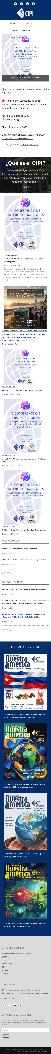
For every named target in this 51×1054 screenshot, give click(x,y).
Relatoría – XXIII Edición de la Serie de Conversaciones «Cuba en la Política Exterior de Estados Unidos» (23, 616)
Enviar (6, 1036)
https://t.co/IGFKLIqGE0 (32, 135)
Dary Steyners (24, 1051)
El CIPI (30, 23)
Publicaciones (16, 37)
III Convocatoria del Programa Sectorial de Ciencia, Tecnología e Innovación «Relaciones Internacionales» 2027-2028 (25, 337)
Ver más (26, 187)
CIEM (4, 960)
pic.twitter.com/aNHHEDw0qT (17, 138)
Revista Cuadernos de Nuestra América (17, 953)
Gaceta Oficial (7, 963)
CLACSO (5, 957)
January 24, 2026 (29, 144)
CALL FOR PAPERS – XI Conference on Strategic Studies (24, 560)
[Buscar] (29, 44)
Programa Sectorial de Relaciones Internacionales (24, 330)
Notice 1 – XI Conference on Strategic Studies (22, 390)
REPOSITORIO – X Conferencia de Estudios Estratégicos (24, 589)
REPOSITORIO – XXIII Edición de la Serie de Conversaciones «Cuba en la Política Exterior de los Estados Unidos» (25, 602)
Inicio (12, 23)
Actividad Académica (19, 30)
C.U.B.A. (5, 973)
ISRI (3, 967)
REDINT (5, 970)
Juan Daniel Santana (42, 1051)
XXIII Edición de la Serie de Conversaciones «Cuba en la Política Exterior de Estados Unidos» (25, 76)
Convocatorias (8, 386)
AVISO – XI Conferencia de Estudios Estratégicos (24, 530)
